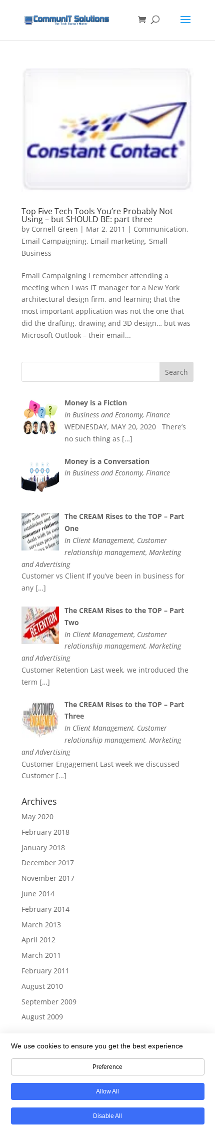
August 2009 (42, 1016)
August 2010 (42, 986)
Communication (160, 229)
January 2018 (43, 847)
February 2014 (46, 909)
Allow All (107, 1091)
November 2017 (48, 878)
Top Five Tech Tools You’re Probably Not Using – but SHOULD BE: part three (97, 215)
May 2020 (38, 816)
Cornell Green (55, 229)
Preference (107, 1066)
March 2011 (41, 955)
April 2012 (39, 939)
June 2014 (38, 893)
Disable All (107, 1115)
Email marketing (117, 241)
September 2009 (49, 1001)
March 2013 (41, 924)
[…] (127, 438)
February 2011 (46, 970)
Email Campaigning (54, 241)
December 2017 (48, 862)
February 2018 (46, 832)
